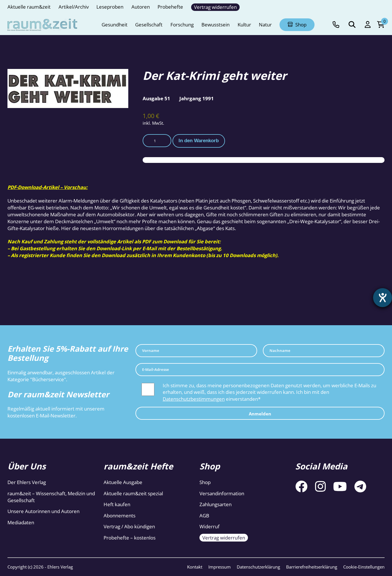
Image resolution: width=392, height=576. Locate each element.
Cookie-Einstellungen (364, 567)
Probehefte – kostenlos (130, 537)
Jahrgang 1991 (196, 98)
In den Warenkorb (198, 140)
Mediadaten (20, 522)
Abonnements (119, 515)
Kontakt (194, 567)
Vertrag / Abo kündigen (129, 526)
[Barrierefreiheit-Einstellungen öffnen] (382, 297)
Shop (205, 482)
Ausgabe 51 (156, 98)
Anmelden (260, 414)
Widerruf (209, 526)
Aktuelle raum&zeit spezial (133, 493)
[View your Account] (367, 25)
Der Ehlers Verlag (26, 482)
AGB (204, 515)
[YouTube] (340, 486)
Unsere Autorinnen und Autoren (43, 511)
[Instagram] (320, 486)
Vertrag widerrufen (223, 537)
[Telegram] (360, 486)
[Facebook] (301, 486)
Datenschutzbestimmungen (194, 399)
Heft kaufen (117, 504)
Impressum (219, 567)
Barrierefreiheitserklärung (311, 567)
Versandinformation (221, 493)
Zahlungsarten (215, 504)
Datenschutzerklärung (258, 567)
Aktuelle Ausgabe (123, 482)
